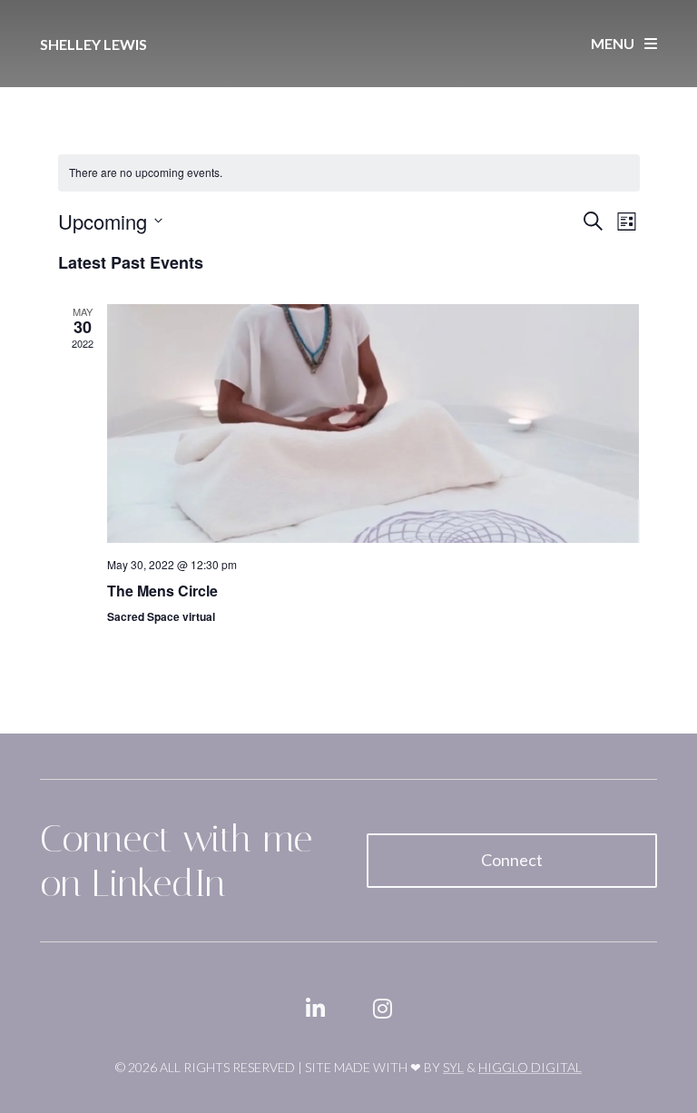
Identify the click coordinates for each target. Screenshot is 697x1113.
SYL (453, 1067)
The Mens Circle (162, 590)
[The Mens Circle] (373, 424)
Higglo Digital (530, 1067)
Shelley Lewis (93, 44)
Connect (512, 860)
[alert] (349, 173)
